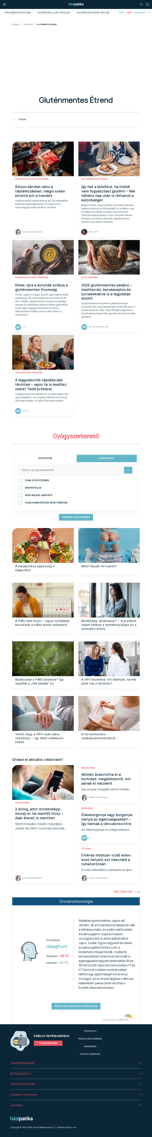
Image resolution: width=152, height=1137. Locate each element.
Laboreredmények (22, 1063)
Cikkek (22, 119)
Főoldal (15, 24)
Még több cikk (123, 892)
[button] (76, 1063)
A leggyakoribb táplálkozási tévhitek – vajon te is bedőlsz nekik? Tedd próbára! (41, 384)
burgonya (87, 808)
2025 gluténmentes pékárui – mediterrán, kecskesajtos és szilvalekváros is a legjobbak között (106, 292)
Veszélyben (22, 803)
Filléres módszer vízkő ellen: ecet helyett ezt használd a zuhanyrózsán (106, 859)
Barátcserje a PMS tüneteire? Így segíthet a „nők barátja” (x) (39, 681)
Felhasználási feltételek (90, 1038)
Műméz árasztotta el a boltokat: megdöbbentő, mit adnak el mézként (106, 779)
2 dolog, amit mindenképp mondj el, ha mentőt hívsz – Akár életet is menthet (39, 813)
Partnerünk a (110, 1019)
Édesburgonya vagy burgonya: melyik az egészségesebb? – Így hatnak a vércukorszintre (107, 819)
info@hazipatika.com (66, 1127)
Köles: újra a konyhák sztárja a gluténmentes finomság (41, 287)
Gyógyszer (45, 458)
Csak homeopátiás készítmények (46, 502)
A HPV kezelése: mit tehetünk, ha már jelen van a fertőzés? (109, 681)
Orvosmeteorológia (18, 12)
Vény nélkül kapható (38, 495)
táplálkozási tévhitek (28, 372)
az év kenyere (89, 277)
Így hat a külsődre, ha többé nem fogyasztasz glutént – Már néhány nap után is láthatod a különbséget (108, 193)
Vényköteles (33, 488)
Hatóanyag (106, 458)
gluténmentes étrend (94, 179)
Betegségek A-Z (20, 1073)
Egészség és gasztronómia (31, 179)
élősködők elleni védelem (54, 12)
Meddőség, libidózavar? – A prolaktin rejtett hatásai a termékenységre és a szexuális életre (108, 625)
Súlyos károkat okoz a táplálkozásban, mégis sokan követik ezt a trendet (40, 191)
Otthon (85, 848)
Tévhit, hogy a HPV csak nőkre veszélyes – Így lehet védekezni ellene (39, 738)
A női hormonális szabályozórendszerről (98, 736)
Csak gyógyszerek (37, 480)
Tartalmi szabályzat (90, 1054)
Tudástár (28, 24)
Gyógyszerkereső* (23, 1084)
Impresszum (90, 1030)
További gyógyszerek (76, 517)
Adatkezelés (90, 1046)
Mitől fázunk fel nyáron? (99, 566)
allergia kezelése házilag (93, 12)
